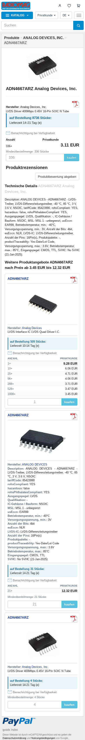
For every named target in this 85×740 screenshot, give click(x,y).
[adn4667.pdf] (75, 104)
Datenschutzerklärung (14, 738)
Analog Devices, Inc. (33, 107)
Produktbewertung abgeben (57, 176)
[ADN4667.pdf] (73, 279)
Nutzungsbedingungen (43, 738)
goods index (10, 729)
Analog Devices (32, 328)
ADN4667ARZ (18, 278)
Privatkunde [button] (45, 15)
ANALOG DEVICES (34, 464)
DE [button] (64, 15)
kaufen (71, 157)
